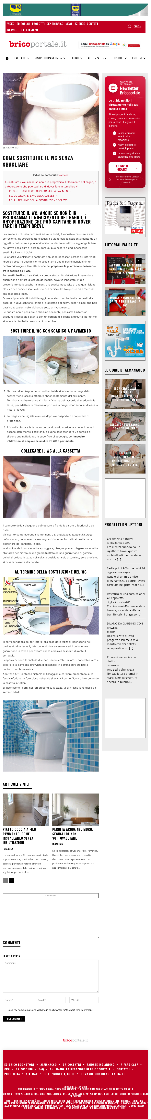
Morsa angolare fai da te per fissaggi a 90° (125, 301)
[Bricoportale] (38, 44)
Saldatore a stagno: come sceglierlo (125, 426)
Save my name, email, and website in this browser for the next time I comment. (50, 1009)
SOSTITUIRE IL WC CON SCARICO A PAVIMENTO (40, 191)
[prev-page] (5, 880)
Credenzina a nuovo (120, 539)
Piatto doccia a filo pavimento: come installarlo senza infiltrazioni (19, 836)
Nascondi (63, 175)
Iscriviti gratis (122, 167)
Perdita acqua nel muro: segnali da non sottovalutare (72, 834)
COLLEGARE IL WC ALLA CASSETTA (33, 195)
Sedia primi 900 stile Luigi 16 (126, 568)
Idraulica (8, 849)
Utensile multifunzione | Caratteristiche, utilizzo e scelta (125, 459)
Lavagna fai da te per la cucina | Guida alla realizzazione (125, 269)
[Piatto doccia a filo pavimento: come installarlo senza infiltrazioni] (26, 810)
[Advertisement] (72, 917)
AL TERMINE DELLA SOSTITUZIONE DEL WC (38, 200)
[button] (134, 26)
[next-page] (11, 880)
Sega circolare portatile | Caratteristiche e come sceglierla (125, 394)
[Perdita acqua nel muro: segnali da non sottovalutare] (75, 810)
